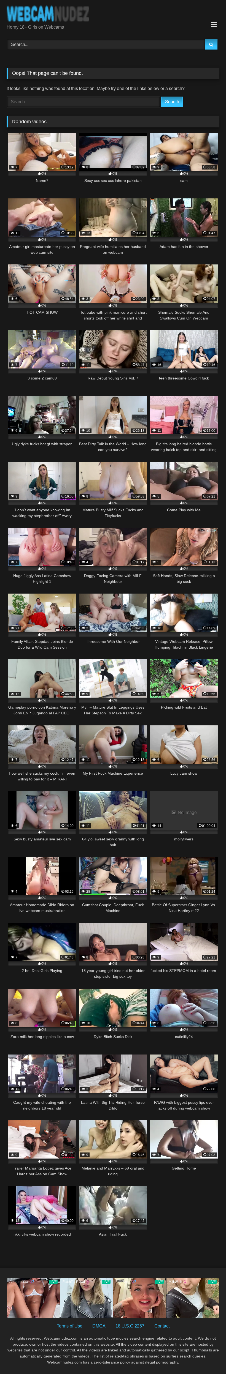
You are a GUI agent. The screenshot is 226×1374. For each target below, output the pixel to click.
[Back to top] (209, 1357)
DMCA (99, 1326)
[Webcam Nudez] (113, 14)
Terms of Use (69, 1326)
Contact (162, 1326)
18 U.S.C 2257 (129, 1326)
